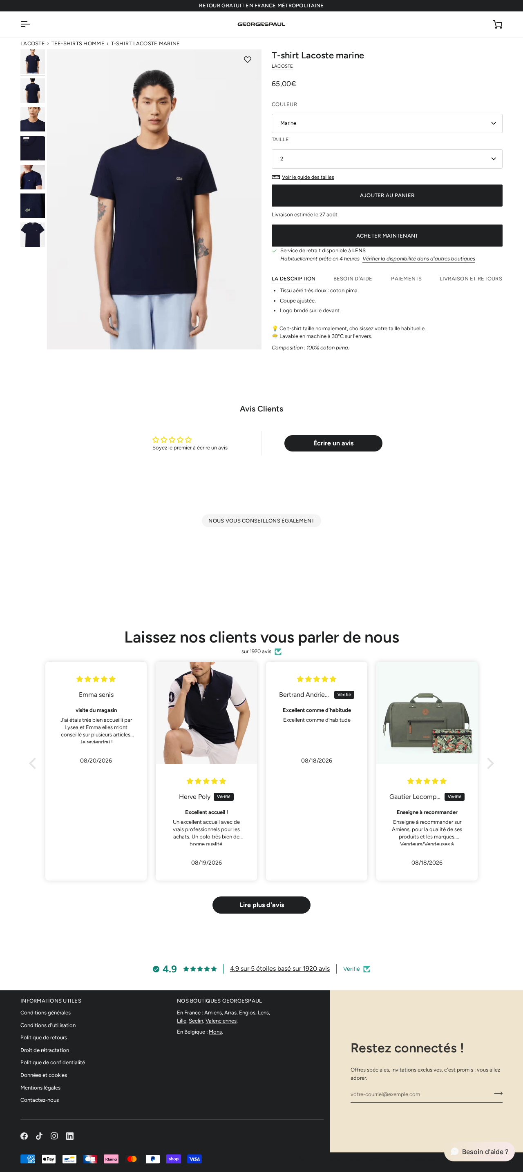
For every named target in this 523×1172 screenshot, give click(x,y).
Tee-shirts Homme (78, 43)
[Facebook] (24, 1136)
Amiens (213, 1013)
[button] (34, 763)
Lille (181, 1021)
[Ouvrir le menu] (32, 24)
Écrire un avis (333, 443)
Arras (230, 1013)
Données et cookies (43, 1075)
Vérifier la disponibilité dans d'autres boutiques (418, 259)
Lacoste (32, 43)
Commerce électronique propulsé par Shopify (433, 1159)
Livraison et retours (471, 279)
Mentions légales (40, 1088)
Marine (288, 123)
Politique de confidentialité (52, 1062)
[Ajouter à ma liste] (247, 59)
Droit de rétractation (44, 1050)
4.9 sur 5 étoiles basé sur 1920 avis (280, 968)
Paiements (406, 279)
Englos (247, 1013)
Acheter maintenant (387, 236)
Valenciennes (221, 1021)
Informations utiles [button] (50, 1001)
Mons (215, 1032)
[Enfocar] (154, 199)
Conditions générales (45, 1013)
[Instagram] (54, 1136)
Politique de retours (43, 1037)
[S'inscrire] (496, 1093)
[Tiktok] (39, 1136)
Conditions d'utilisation (48, 1025)
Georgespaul (326, 1159)
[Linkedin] (70, 1136)
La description (294, 279)
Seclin (196, 1021)
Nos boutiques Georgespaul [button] (219, 1001)
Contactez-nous (39, 1100)
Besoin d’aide (353, 279)
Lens (263, 1013)
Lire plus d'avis (261, 905)
